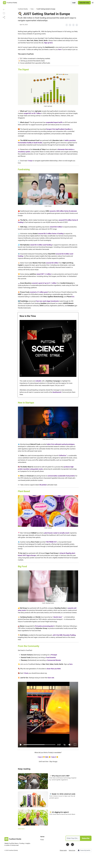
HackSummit (57, 392)
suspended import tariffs (54, 122)
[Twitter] (68, 844)
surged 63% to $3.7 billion (32, 113)
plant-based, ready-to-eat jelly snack (56, 533)
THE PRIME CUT (51, 542)
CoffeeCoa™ (63, 455)
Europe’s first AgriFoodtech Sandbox (58, 129)
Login (74, 2)
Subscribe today (84, 2)
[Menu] (93, 2)
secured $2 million (52, 263)
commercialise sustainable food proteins (61, 476)
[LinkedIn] (72, 844)
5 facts (26, 673)
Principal (54, 655)
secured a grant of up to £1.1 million (44, 283)
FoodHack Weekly (23, 9)
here (59, 49)
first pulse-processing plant (44, 626)
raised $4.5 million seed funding (41, 245)
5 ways (30, 161)
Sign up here (48, 43)
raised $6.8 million (56, 227)
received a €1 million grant (39, 292)
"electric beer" (57, 617)
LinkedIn (38, 381)
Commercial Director (54, 660)
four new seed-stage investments (47, 301)
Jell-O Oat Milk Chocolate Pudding (64, 635)
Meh (46, 757)
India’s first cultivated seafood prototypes (61, 444)
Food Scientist (51, 657)
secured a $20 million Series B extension (63, 211)
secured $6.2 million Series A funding (50, 233)
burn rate (51, 678)
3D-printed (42, 485)
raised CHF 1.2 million (43, 274)
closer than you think (54, 669)
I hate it (53, 757)
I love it (40, 757)
